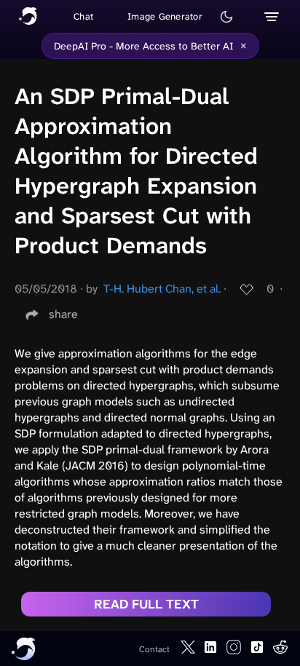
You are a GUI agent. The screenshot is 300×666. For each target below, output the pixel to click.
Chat (83, 16)
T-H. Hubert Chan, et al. (162, 288)
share (63, 314)
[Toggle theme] (226, 16)
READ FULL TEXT (146, 604)
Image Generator (164, 16)
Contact (154, 649)
